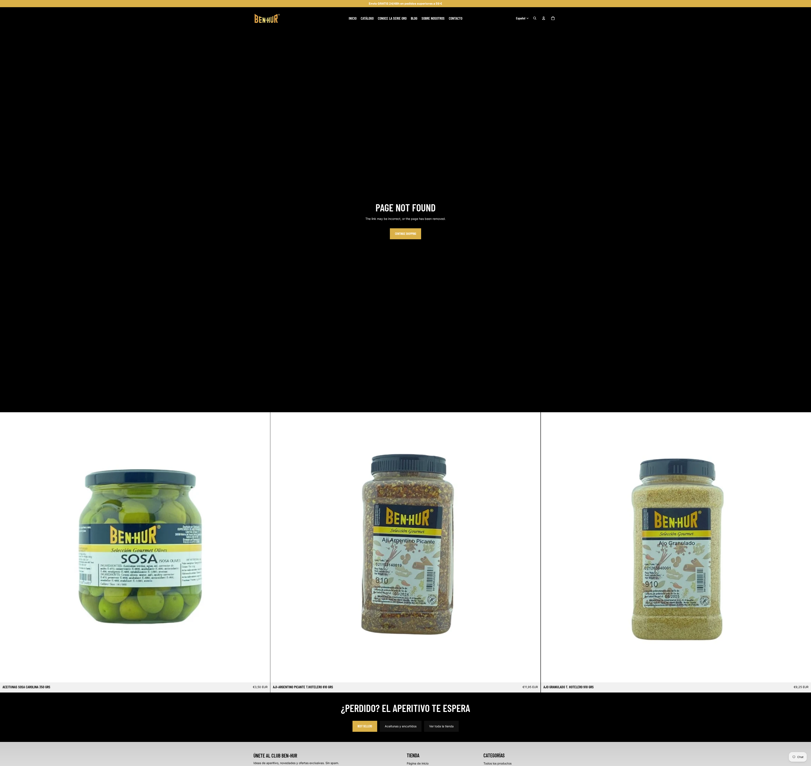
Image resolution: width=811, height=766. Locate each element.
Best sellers (365, 726)
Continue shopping (405, 233)
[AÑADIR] (264, 676)
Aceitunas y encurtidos (400, 726)
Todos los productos (497, 763)
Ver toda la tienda (441, 726)
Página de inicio (418, 763)
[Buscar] (534, 18)
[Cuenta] (543, 18)
